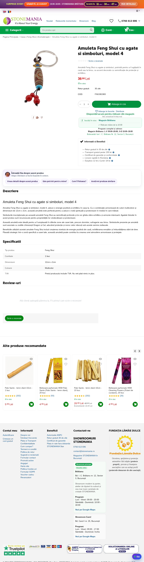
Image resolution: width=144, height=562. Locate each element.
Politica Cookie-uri (29, 469)
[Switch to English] (4, 11)
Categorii (15, 30)
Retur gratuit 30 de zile (57, 438)
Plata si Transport (28, 441)
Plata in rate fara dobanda (58, 443)
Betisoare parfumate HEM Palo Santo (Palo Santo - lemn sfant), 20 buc (35, 390)
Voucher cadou (27, 474)
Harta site (25, 466)
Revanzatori (26, 477)
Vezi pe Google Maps (85, 509)
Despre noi (25, 435)
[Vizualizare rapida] (12, 358)
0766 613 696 (129, 20)
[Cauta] (91, 30)
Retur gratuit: (84, 88)
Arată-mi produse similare (103, 181)
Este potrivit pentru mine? (55, 181)
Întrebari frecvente (29, 438)
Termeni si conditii (28, 449)
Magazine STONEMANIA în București (85, 456)
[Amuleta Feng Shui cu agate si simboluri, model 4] (37, 77)
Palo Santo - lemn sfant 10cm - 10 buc (69, 389)
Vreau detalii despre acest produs (22, 181)
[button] (120, 111)
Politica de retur (27, 452)
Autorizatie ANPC (54, 435)
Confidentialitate (28, 443)
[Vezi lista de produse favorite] (111, 22)
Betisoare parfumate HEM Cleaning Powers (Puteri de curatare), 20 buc (102, 390)
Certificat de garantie (56, 441)
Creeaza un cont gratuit (8, 440)
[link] (72, 4)
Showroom (84, 21)
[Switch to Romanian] (9, 11)
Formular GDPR (28, 472)
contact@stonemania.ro (84, 451)
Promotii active (27, 460)
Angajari (24, 463)
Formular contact (28, 458)
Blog (94, 21)
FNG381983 (100, 94)
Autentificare (8, 435)
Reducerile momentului (66, 21)
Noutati (49, 21)
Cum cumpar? (27, 446)
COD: (80, 94)
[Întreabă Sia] (136, 556)
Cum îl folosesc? (79, 181)
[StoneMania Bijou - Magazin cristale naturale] (22, 21)
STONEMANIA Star (55, 446)
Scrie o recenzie (95, 61)
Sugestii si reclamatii (30, 455)
